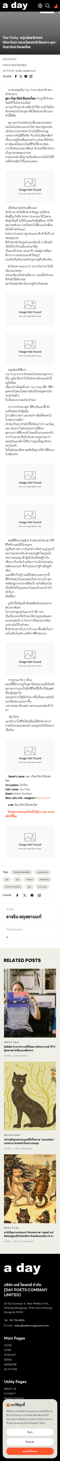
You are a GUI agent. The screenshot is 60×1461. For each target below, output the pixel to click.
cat (6, 879)
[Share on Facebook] (17, 895)
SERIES (8, 1360)
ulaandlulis (44, 798)
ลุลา (29, 886)
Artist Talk (11, 1042)
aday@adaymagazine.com (31, 1325)
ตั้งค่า (42, 1423)
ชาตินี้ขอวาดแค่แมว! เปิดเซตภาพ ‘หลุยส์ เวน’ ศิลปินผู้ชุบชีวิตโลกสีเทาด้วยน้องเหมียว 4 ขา (29, 1234)
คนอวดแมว (44, 879)
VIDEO (8, 1350)
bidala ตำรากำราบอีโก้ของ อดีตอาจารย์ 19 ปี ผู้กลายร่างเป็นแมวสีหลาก (29, 1048)
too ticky (42, 886)
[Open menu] (55, 5)
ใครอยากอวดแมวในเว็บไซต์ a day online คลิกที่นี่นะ (29, 814)
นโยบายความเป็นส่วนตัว (18, 1419)
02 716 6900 (17, 1320)
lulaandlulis (42, 872)
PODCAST (10, 1355)
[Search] (47, 5)
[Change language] (40, 5)
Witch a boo (12, 1135)
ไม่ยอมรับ (30, 1442)
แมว (17, 879)
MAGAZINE (10, 1364)
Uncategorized (15, 65)
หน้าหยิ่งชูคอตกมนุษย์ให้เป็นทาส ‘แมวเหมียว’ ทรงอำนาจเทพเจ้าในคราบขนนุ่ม (29, 1141)
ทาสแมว (29, 879)
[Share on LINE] (32, 895)
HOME (8, 1345)
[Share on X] (24, 895)
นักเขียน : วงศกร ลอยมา (16, 1055)
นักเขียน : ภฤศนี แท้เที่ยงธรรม (18, 1148)
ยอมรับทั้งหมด (30, 1451)
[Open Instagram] (39, 895)
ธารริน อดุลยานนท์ (26, 71)
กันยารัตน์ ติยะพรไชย (21, 872)
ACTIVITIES (10, 1369)
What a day (11, 1228)
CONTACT (10, 1393)
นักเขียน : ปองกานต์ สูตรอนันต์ (19, 1241)
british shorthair (12, 886)
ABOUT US (10, 1389)
